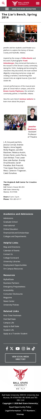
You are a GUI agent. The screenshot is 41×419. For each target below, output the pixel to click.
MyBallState (8, 279)
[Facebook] (7, 348)
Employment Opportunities (15, 265)
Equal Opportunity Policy (20, 407)
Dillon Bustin (27, 58)
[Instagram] (23, 348)
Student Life (8, 330)
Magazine (7, 297)
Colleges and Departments (14, 236)
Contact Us (8, 254)
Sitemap (20, 414)
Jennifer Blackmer (32, 127)
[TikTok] (33, 348)
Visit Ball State (9, 319)
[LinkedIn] (28, 348)
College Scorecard (11, 258)
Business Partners (11, 283)
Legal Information (13, 410)
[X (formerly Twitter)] (11, 348)
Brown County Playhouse (13, 91)
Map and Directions (11, 247)
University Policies (11, 305)
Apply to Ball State (11, 326)
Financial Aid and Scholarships (16, 233)
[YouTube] (18, 348)
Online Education (10, 229)
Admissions (8, 218)
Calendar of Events (11, 250)
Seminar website (26, 99)
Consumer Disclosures (13, 294)
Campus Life (8, 322)
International (9, 225)
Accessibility (8, 290)
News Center (8, 301)
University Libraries (11, 261)
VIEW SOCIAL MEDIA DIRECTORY (20, 357)
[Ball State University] (20, 379)
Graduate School (10, 222)
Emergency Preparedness (14, 286)
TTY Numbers (29, 410)
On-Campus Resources (13, 268)
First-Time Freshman (12, 315)
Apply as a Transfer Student (15, 333)
